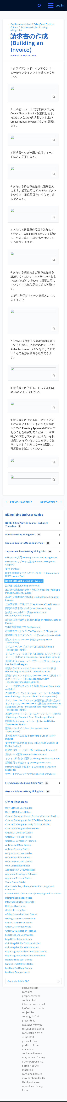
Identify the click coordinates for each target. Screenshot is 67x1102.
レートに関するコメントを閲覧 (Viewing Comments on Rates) (32, 687)
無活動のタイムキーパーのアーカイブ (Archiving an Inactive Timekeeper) (32, 663)
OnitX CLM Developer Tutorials (20, 931)
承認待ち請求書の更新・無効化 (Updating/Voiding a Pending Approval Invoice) (32, 591)
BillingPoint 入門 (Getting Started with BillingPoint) (31, 557)
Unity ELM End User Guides (18, 808)
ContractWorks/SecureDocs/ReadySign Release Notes (33, 893)
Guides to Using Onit (15, 910)
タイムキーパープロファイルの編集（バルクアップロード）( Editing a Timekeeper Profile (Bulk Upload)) (33, 655)
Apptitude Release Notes (18, 878)
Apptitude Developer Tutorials (21, 874)
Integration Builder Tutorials (19, 902)
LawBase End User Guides (18, 968)
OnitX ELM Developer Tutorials (20, 841)
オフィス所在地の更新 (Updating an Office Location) (32, 758)
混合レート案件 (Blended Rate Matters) (26, 754)
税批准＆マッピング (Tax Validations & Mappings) (31, 631)
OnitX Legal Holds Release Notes (22, 947)
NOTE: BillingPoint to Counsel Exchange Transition (26, 524)
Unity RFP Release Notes (18, 857)
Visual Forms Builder (15, 882)
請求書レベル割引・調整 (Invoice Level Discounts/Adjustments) (25, 614)
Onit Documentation (20, 24)
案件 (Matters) (12, 569)
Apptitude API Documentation (20, 870)
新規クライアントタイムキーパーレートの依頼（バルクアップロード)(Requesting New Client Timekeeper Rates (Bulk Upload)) (33, 679)
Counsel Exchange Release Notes (22, 828)
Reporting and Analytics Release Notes (25, 955)
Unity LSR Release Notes (17, 865)
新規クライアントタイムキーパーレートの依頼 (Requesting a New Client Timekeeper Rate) (30, 670)
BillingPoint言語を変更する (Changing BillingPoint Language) (30, 768)
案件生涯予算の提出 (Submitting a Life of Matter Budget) (30, 737)
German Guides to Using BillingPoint (27, 791)
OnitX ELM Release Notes (18, 837)
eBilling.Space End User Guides (21, 914)
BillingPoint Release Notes (18, 898)
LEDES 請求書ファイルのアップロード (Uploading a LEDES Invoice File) (32, 574)
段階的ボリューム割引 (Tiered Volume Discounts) (31, 750)
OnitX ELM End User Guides (19, 832)
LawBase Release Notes (17, 972)
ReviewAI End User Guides (18, 959)
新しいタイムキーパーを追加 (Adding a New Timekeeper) (28, 641)
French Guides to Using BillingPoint (26, 783)
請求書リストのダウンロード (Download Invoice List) (33, 635)
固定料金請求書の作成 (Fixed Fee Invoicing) (28, 608)
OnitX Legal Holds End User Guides (23, 943)
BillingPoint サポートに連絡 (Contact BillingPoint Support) (30, 563)
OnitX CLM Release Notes (18, 927)
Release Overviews (15, 906)
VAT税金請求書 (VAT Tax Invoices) (22, 627)
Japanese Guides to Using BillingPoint (28, 29)
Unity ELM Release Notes (18, 812)
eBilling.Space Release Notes (20, 918)
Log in (59, 5)
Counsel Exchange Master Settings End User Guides (31, 816)
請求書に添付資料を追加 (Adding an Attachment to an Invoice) (33, 621)
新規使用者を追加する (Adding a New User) (28, 762)
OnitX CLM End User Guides (19, 922)
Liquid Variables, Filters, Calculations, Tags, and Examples (29, 888)
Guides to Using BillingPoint (22, 534)
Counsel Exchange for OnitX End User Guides (28, 820)
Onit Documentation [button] (15, 2)
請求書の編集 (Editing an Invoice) (22, 585)
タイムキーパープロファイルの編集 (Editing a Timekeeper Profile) (29, 648)
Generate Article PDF (18, 981)
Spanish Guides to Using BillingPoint (27, 543)
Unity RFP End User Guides (18, 853)
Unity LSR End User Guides (18, 861)
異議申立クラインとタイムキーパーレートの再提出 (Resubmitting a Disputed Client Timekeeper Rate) (33, 695)
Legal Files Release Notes (18, 939)
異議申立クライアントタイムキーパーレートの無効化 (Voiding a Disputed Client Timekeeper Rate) (33, 715)
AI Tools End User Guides (18, 845)
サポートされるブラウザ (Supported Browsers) (30, 774)
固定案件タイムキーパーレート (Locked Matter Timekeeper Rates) (30, 723)
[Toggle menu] (51, 5)
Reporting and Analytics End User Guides (26, 951)
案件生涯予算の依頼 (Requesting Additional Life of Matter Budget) (31, 744)
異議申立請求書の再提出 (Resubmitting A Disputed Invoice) (31, 598)
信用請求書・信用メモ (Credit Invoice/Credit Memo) (32, 604)
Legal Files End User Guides (19, 935)
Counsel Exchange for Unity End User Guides (28, 824)
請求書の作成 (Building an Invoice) (29, 43)
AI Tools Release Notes (17, 849)
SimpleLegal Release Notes (19, 964)
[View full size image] (33, 93)
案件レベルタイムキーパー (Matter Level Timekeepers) (26, 730)
